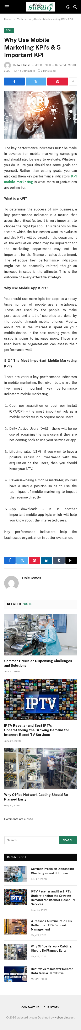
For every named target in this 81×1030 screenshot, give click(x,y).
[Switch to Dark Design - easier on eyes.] (68, 7)
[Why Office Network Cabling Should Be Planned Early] (40, 768)
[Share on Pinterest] (57, 81)
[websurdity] (40, 7)
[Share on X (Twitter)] (36, 81)
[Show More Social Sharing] (73, 81)
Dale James (23, 65)
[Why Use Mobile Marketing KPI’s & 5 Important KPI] (40, 115)
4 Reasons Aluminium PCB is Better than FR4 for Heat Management (51, 925)
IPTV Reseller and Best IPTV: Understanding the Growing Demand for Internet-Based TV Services (36, 730)
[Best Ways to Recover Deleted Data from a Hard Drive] (15, 974)
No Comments (26, 70)
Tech (9, 30)
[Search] (74, 6)
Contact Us (30, 1007)
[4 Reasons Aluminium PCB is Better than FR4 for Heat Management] (15, 926)
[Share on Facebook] (14, 81)
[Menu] (7, 7)
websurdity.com (64, 1017)
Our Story (52, 1007)
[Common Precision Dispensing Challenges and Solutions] (40, 634)
